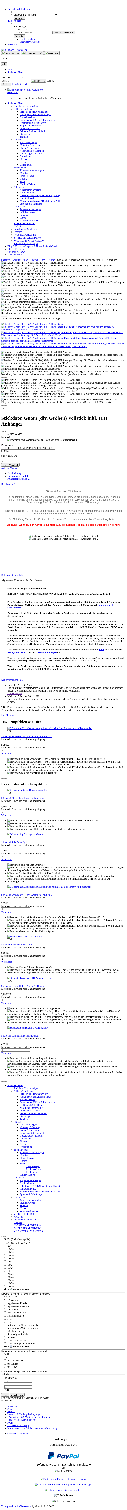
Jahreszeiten (19, 206)
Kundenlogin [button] (14, 21)
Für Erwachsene (34, 1169)
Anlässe (17, 139)
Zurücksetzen (17, 1395)
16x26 (10, 1267)
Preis (6, 1378)
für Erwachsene (15, 1360)
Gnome (23, 178)
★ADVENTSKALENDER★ (29, 240)
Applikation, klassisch (18, 1306)
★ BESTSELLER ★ (24, 223)
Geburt (23, 162)
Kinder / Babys (27, 184)
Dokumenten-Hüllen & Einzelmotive (38, 120)
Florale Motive (27, 176)
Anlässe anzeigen (28, 142)
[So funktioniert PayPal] (63, 1458)
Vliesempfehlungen (46, 652)
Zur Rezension (14, 693)
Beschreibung (14, 473)
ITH (9, 1318)
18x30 (10, 1271)
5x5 (9, 1246)
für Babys (12, 1367)
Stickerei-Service (50, 246)
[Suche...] (38, 81)
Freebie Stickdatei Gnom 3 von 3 (17, 944)
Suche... (50, 80)
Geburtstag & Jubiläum (31, 153)
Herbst (23, 217)
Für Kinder (31, 1172)
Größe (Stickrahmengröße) (17, 1243)
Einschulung (26, 164)
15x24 (10, 1264)
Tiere (22, 181)
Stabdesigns (25, 134)
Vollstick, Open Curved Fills (21, 1343)
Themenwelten (21, 167)
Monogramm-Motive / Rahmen (22, 1328)
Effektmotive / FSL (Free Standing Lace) (40, 195)
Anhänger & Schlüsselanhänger (35, 114)
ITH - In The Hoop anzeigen (34, 111)
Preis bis (13, 1378)
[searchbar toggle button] (52, 53)
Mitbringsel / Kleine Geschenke (22, 1325)
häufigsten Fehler (16, 652)
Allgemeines (20, 187)
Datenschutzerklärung (18, 1425)
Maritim (24, 173)
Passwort (18, 32)
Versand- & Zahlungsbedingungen (24, 1414)
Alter (6, 1357)
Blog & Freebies (15, 246)
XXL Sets (18, 226)
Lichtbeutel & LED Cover (33, 123)
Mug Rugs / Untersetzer (31, 125)
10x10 (10, 1249)
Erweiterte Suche (20, 84)
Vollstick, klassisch (16, 1340)
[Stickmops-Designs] (15, 50)
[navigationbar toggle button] (10, 53)
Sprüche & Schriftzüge (31, 203)
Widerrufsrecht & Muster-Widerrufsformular (28, 1417)
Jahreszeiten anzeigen (30, 209)
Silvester (24, 159)
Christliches (25, 156)
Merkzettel (12, 44)
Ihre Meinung (8, 715)
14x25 (10, 1261)
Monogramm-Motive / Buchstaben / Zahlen (41, 201)
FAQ (9, 1408)
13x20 (10, 1255)
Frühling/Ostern (27, 212)
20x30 (10, 1280)
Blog (101, 649)
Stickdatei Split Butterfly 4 (14, 842)
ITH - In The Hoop (23, 109)
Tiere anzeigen (33, 1166)
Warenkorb (6, 753)
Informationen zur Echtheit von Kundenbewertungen (33, 1428)
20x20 (10, 1274)
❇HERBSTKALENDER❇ (27, 237)
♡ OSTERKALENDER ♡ (27, 234)
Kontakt (11, 1411)
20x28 (10, 1277)
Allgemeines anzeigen (30, 189)
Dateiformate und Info (18, 476)
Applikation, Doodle (17, 1303)
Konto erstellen (27, 39)
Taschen (24, 136)
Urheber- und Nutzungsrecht (21, 1420)
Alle (9, 69)
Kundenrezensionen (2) (18, 478)
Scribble (11, 1337)
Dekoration (12, 1309)
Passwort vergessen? (30, 41)
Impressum (12, 1406)
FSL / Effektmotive (16, 1312)
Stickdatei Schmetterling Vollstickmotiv (20, 1035)
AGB (10, 1422)
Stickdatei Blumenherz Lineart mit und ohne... (23, 798)
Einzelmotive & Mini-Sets (26, 229)
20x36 (10, 1283)
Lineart (10, 1322)
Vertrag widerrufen (10, 1506)
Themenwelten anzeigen (32, 170)
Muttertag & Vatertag (30, 145)
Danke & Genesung (29, 148)
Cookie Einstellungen (17, 1433)
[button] (19, 9)
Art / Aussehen (11, 1300)
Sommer (24, 215)
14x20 (10, 1258)
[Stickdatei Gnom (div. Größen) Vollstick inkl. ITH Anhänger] (32, 324)
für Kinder (12, 1363)
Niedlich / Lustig (15, 1331)
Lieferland (19, 14)
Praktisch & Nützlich (30, 128)
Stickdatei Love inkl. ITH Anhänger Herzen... (23, 986)
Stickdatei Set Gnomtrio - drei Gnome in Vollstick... (26, 736)
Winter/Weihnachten (30, 220)
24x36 (10, 1286)
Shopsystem (25, 1506)
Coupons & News (33, 246)
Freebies (18, 232)
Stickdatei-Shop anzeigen (26, 106)
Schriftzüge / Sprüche (17, 1334)
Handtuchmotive (28, 198)
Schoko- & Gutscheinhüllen (33, 131)
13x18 (10, 1252)
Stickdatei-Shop (15, 72)
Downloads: (7, 445)
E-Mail (17, 29)
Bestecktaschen (27, 117)
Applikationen (27, 192)
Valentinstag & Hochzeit (32, 150)
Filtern (5, 1395)
